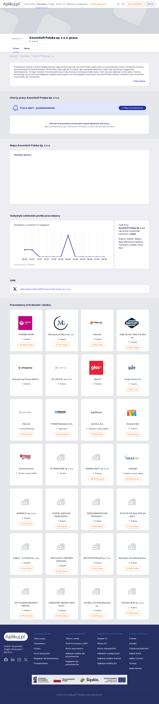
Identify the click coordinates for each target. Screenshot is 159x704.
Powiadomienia (41, 663)
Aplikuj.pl (13, 56)
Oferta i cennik (72, 638)
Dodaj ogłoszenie (99, 4)
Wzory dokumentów (106, 648)
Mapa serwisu (135, 668)
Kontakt (133, 643)
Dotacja (132, 663)
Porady (51, 4)
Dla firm (150, 4)
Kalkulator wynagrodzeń (77, 4)
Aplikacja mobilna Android (109, 658)
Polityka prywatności (138, 648)
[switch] (132, 108)
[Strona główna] (12, 4)
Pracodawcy (42, 4)
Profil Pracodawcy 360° (77, 643)
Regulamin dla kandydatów (46, 658)
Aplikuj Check (135, 653)
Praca (16, 48)
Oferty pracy (29, 4)
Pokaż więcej (139, 81)
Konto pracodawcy (74, 648)
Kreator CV (60, 4)
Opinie (27, 48)
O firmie (132, 638)
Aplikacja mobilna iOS (107, 663)
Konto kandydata (135, 4)
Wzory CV (102, 643)
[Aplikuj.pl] (15, 637)
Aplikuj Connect (136, 658)
